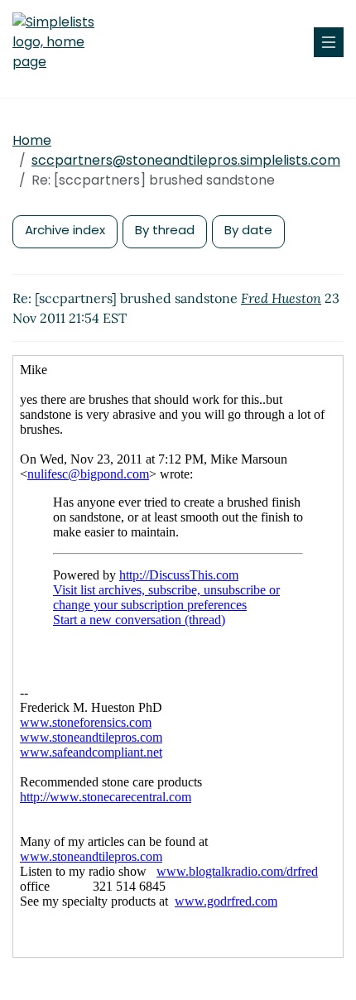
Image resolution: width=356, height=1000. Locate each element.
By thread (165, 229)
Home (31, 140)
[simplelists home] (62, 42)
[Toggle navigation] (329, 42)
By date (248, 229)
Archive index (65, 229)
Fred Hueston (281, 298)
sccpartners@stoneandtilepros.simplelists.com (185, 160)
